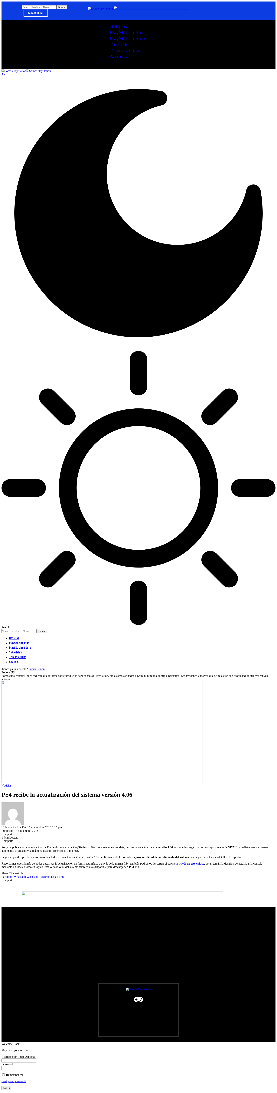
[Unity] (85, 1006)
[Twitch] (71, 1006)
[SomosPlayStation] (26, 71)
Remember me (14, 1074)
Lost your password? (14, 1081)
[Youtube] (41, 1006)
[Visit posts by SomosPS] (13, 824)
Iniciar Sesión (36, 669)
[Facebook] (26, 1006)
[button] (3, 74)
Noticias (6, 785)
